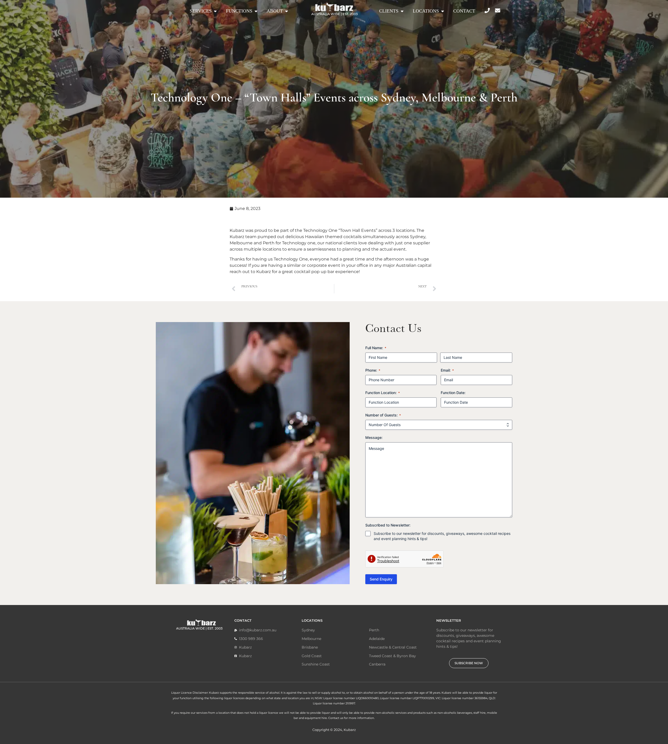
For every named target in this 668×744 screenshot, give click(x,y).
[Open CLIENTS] (402, 11)
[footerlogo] (201, 622)
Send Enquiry (381, 579)
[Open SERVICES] (215, 11)
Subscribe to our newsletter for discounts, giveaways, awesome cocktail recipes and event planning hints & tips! (442, 536)
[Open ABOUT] (286, 11)
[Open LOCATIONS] (442, 11)
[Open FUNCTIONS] (256, 11)
